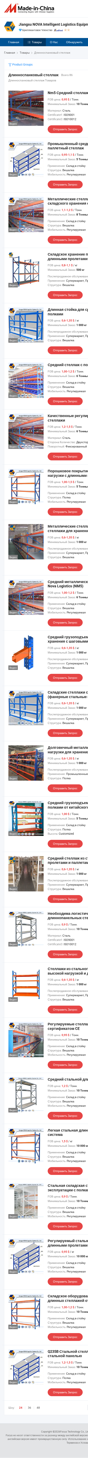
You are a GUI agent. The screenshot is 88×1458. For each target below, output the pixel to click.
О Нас (54, 42)
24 (20, 1407)
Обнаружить (74, 42)
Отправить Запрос (65, 129)
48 (38, 1408)
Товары (37, 42)
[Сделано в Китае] (30, 8)
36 (29, 1408)
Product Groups (22, 64)
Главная (13, 42)
